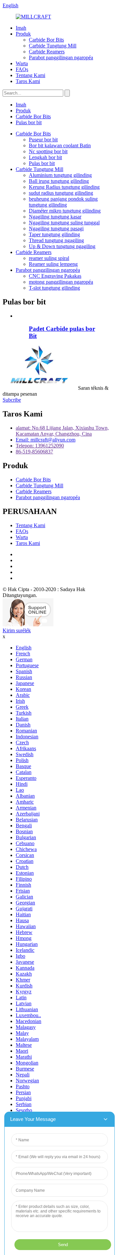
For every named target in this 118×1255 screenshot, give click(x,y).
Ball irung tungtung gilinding (59, 181)
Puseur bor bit (43, 139)
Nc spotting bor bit (48, 151)
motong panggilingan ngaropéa (61, 282)
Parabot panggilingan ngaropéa (61, 57)
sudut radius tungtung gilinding (61, 193)
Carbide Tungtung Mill (52, 45)
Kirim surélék (17, 630)
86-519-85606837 (34, 451)
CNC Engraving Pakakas (55, 276)
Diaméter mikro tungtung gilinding (65, 211)
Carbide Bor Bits (46, 40)
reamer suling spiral (49, 258)
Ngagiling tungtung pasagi (56, 228)
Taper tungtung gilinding (54, 234)
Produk (23, 34)
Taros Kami (28, 81)
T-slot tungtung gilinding (54, 288)
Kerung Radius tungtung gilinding (64, 187)
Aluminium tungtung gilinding (60, 175)
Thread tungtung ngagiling (56, 240)
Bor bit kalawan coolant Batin (60, 145)
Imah (21, 28)
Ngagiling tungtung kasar (55, 216)
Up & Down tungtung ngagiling (62, 246)
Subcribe (12, 400)
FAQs (22, 69)
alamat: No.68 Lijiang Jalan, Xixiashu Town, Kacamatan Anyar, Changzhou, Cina (62, 431)
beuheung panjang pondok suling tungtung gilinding (63, 202)
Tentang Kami (30, 75)
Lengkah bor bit (45, 157)
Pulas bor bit (29, 122)
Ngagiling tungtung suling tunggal (64, 222)
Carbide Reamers (47, 51)
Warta (22, 63)
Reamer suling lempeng (53, 264)
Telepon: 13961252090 (40, 445)
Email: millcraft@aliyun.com (45, 439)
